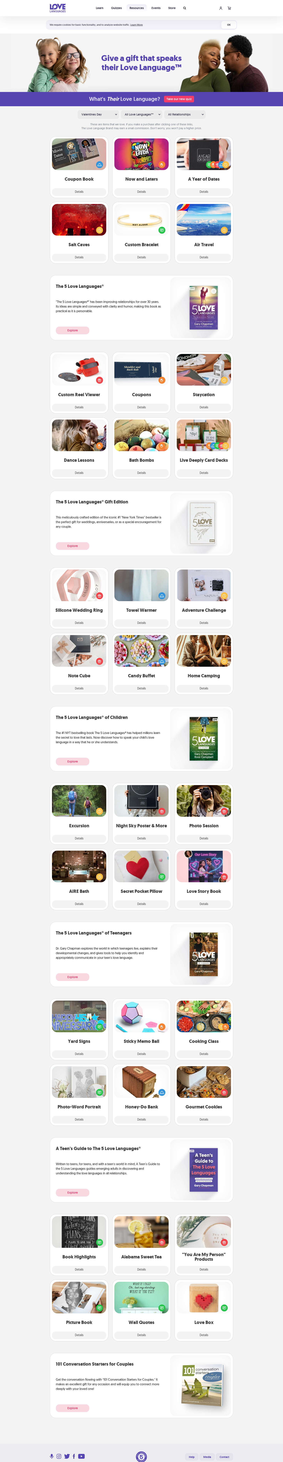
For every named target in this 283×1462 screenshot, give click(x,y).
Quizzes (116, 8)
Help (192, 1457)
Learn (99, 8)
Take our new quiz (179, 99)
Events (156, 8)
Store (172, 8)
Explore (72, 330)
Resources (137, 8)
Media (207, 1457)
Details (79, 192)
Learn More (136, 24)
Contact (224, 1457)
